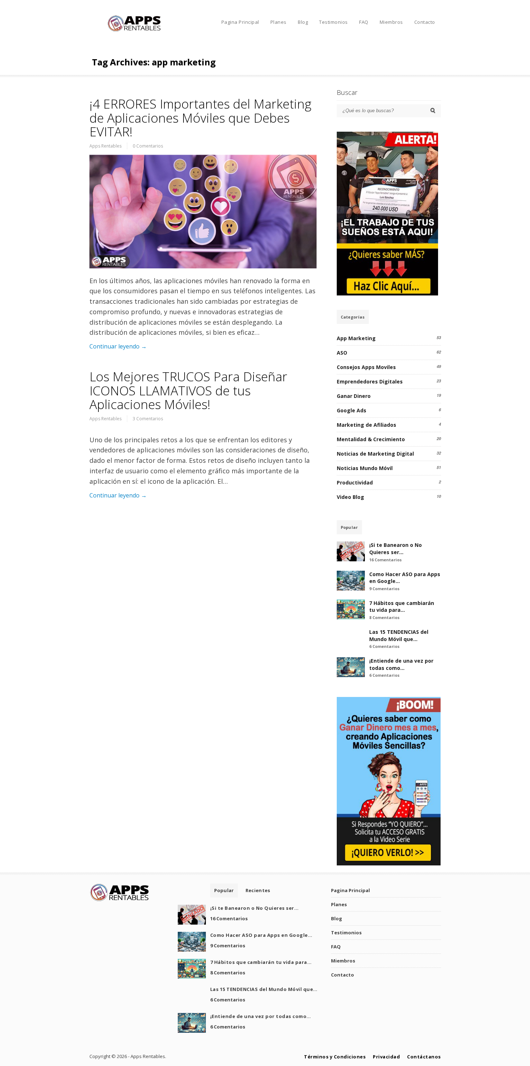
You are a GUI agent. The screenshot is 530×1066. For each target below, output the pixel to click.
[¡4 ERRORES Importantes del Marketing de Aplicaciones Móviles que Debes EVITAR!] (203, 211)
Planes (278, 22)
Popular (349, 527)
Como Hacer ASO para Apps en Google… (261, 935)
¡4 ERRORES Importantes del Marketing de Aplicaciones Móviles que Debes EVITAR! (200, 117)
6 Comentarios (384, 646)
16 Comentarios (385, 559)
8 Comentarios (384, 617)
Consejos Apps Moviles (366, 367)
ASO (342, 352)
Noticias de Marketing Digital (375, 453)
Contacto (424, 22)
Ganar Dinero (354, 395)
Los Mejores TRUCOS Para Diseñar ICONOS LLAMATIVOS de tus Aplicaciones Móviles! (188, 390)
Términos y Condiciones (335, 1056)
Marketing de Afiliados (366, 424)
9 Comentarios (384, 588)
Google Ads (351, 410)
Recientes (258, 890)
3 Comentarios (148, 419)
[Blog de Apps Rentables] (134, 30)
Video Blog (350, 496)
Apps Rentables (105, 146)
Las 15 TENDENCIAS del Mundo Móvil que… (398, 635)
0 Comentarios (148, 146)
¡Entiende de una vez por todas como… (401, 664)
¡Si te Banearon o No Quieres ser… (395, 548)
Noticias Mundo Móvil (365, 468)
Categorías (353, 317)
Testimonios (333, 22)
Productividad (355, 482)
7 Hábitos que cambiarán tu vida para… (401, 607)
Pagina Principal (240, 22)
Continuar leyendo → (118, 346)
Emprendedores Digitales (370, 381)
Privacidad (386, 1056)
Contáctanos (424, 1056)
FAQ (363, 22)
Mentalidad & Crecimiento (371, 439)
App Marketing (356, 338)
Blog (303, 22)
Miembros (391, 22)
